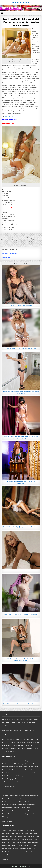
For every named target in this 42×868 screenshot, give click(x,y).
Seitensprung (16, 810)
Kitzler (33, 836)
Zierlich (7, 855)
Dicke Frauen (10, 739)
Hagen (13, 722)
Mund (3, 842)
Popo (24, 845)
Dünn (6, 859)
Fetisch (4, 769)
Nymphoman (28, 745)
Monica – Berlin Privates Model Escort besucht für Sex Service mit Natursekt (21, 22)
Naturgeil (23, 842)
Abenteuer (5, 795)
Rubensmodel (30, 748)
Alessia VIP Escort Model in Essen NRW (21, 305)
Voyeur (23, 851)
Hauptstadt (25, 802)
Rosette (4, 848)
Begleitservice (34, 795)
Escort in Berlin (21, 2)
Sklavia (16, 779)
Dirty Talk (16, 764)
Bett (18, 830)
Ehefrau (32, 739)
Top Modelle (5, 751)
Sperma (34, 848)
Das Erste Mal (6, 833)
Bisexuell (26, 830)
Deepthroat (5, 764)
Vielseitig (19, 781)
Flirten (14, 769)
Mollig (35, 839)
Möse (3, 859)
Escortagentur (26, 798)
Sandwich (36, 776)
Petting (4, 776)
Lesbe (13, 745)
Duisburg (25, 719)
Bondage (32, 761)
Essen (30, 719)
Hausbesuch (33, 802)
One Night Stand (7, 807)
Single (29, 848)
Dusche (21, 833)
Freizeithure (5, 742)
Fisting (9, 769)
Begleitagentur (25, 795)
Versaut (14, 781)
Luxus (22, 839)
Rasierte (15, 776)
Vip (19, 851)
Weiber (28, 851)
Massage (26, 773)
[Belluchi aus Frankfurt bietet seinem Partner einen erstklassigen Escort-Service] (21, 371)
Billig (21, 830)
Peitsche (36, 773)
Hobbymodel (30, 742)
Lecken (21, 773)
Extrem (25, 766)
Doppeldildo (12, 766)
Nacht (13, 842)
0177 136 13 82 (9, 116)
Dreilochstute (19, 739)
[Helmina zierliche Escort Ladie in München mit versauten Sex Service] (21, 593)
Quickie (9, 776)
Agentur (11, 795)
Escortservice (35, 798)
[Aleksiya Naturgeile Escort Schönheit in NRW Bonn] (21, 328)
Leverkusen (24, 722)
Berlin (4, 719)
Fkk (7, 836)
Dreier (16, 833)
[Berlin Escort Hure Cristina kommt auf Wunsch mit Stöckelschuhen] (21, 460)
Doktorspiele (28, 764)
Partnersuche (16, 807)
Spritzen (10, 851)
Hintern (12, 773)
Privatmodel (5, 748)
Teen (36, 748)
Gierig (14, 836)
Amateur (4, 830)
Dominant (5, 766)
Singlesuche (28, 814)
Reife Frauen (21, 748)
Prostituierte (13, 748)
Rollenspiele (21, 776)
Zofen (28, 781)
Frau (36, 739)
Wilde (38, 851)
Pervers (20, 845)
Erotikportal (18, 798)
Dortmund (19, 719)
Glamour (19, 836)
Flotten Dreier (20, 769)
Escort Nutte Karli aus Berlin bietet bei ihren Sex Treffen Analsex (21, 704)
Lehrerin (8, 745)
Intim (16, 773)
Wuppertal (5, 725)
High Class (5, 804)
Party (8, 845)
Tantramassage (6, 781)
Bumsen (32, 830)
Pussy (29, 845)
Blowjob (27, 761)
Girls (11, 742)
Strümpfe (11, 786)
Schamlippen (22, 848)
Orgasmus (35, 842)
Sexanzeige (24, 810)
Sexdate (30, 810)
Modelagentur (31, 804)
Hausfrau (16, 742)
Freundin (27, 769)
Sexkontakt (5, 814)
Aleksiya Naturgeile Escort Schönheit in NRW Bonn (21, 348)
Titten (15, 851)
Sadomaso (29, 776)
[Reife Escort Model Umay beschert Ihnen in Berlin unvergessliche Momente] (21, 638)
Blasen (22, 761)
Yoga (24, 781)
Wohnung (5, 817)
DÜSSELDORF (23, 730)
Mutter (22, 745)
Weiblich (33, 851)
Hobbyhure (23, 742)
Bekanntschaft (6, 798)
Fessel (36, 766)
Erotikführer (9, 821)
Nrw (30, 722)
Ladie (3, 745)
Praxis (28, 807)
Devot (11, 764)
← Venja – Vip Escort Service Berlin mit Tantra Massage (16, 238)
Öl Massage (5, 786)
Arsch (9, 830)
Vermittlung (36, 814)
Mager (26, 839)
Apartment (17, 795)
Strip (25, 779)
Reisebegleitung (6, 810)
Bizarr (17, 761)
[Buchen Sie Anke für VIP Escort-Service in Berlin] (21, 550)
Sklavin (21, 779)
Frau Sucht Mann (7, 802)
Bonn (13, 719)
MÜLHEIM (31, 730)
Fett (3, 836)
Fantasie (30, 766)
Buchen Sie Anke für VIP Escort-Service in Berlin (21, 571)
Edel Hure (26, 739)
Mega (30, 839)
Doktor (26, 833)
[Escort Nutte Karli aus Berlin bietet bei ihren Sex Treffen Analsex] (21, 683)
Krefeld (18, 722)
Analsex (4, 761)
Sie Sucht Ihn (20, 814)
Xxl (3, 855)
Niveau (29, 842)
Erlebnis (35, 833)
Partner (4, 845)
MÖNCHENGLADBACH (12, 730)
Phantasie (14, 845)
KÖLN (3, 730)
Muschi (8, 842)
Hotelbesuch (13, 804)
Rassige (34, 845)
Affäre (3, 821)
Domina (35, 764)
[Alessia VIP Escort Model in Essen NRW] (21, 284)
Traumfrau (13, 751)
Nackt (31, 773)
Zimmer (11, 817)
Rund (9, 848)
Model (18, 745)
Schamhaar (15, 848)
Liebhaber (13, 839)
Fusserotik (34, 769)
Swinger (30, 779)
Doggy (22, 764)
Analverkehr (11, 761)
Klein (37, 836)
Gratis (24, 836)
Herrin (28, 836)
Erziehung (19, 766)
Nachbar (18, 842)
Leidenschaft (6, 839)
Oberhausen (35, 722)
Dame (4, 739)
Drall (12, 833)
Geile (10, 836)
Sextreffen (13, 814)
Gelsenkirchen (6, 722)
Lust (18, 839)
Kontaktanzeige (21, 804)
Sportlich (4, 851)
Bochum (9, 719)
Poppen (23, 807)
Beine (14, 830)
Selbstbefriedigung (7, 779)
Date (13, 798)
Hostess (37, 742)
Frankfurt (35, 719)
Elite (30, 833)
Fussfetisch (5, 773)
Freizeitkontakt (17, 802)
